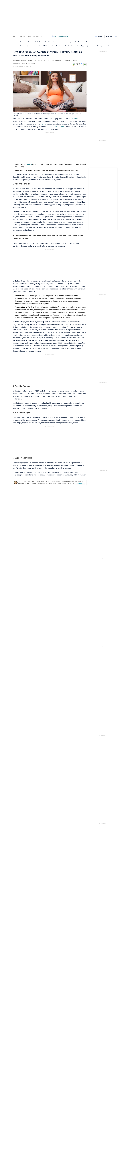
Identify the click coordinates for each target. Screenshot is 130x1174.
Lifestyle (69, 42)
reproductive (53, 127)
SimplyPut (37, 46)
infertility (29, 164)
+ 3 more (109, 46)
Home (15, 42)
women (43, 124)
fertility (63, 127)
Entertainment (49, 42)
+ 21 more (88, 42)
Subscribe (109, 36)
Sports (29, 46)
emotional (75, 119)
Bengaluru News (57, 46)
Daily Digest (100, 46)
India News (38, 42)
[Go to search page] (18, 36)
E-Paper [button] (100, 36)
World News (60, 42)
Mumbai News (69, 46)
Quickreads (90, 46)
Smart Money (20, 46)
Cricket (30, 42)
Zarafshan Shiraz (23, 483)
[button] (14, 36)
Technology (80, 46)
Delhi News (46, 46)
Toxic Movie (78, 42)
